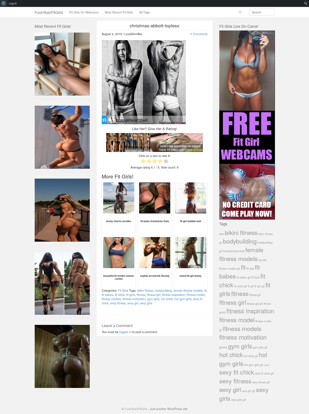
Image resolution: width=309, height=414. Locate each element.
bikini (221, 234)
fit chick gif (240, 286)
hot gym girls (182, 299)
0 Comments (198, 34)
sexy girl (132, 303)
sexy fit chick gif (264, 373)
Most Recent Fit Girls (119, 12)
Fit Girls (123, 290)
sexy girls (146, 303)
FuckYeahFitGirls (49, 12)
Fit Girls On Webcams (84, 12)
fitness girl (153, 295)
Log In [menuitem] (13, 3)
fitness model (196, 295)
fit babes (107, 295)
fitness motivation (134, 299)
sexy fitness (118, 303)
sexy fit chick (236, 372)
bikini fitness (145, 290)
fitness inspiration (173, 295)
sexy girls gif (238, 400)
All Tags (144, 12)
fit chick (120, 295)
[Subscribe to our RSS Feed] (240, 12)
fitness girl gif (255, 304)
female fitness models (188, 290)
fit (205, 290)
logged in (125, 332)
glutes (223, 347)
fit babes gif (244, 277)
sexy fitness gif (261, 382)
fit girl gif (259, 286)
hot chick (167, 299)
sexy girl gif (248, 391)
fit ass (250, 268)
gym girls (153, 299)
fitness (141, 295)
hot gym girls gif (253, 365)
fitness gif (255, 295)
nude (266, 365)
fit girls (130, 295)
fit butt (255, 277)
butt (241, 251)
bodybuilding (163, 290)
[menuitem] (3, 3)
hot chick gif (251, 356)
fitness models (111, 299)
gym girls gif (260, 347)
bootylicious (231, 251)
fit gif (251, 286)
